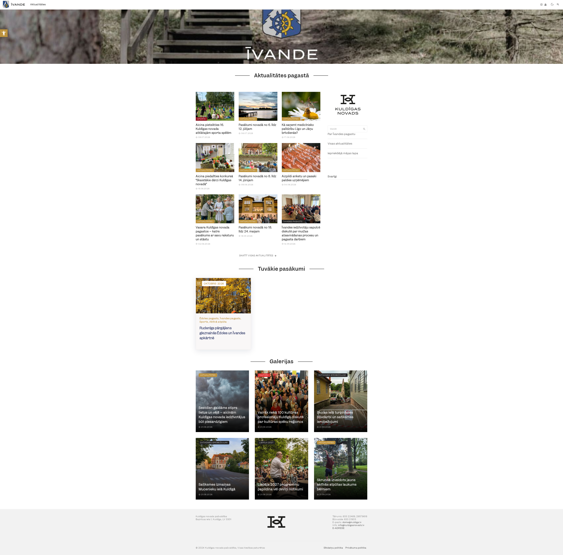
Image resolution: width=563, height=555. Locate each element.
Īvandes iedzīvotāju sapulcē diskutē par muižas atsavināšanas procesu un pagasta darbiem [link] (301, 233)
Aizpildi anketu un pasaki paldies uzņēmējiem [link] (299, 178)
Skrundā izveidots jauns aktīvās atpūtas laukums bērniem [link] (337, 484)
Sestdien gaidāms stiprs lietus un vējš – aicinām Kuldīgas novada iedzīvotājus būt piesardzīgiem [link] (222, 415)
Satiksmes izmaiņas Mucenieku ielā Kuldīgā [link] (217, 486)
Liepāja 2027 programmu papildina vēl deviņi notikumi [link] (280, 486)
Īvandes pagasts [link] (292, 221)
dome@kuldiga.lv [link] (352, 522)
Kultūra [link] (264, 375)
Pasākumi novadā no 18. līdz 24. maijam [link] (255, 229)
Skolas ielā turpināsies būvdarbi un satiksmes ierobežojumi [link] (335, 417)
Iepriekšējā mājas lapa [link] (343, 153)
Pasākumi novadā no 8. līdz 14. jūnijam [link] (257, 178)
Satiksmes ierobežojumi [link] (332, 375)
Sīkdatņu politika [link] (333, 547)
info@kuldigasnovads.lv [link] (351, 525)
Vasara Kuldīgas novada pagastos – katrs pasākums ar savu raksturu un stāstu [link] (215, 233)
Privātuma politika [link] (355, 547)
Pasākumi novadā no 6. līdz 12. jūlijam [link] (257, 127)
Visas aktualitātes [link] (340, 143)
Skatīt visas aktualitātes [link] (256, 255)
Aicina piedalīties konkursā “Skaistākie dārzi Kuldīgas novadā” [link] (214, 180)
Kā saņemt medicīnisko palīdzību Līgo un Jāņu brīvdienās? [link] (298, 129)
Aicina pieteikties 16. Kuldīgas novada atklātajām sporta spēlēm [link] (213, 129)
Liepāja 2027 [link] (266, 442)
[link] (4, 33)
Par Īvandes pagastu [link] (341, 134)
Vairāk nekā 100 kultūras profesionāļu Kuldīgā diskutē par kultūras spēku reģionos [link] (281, 417)
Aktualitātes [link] (38, 4)
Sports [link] (201, 119)
